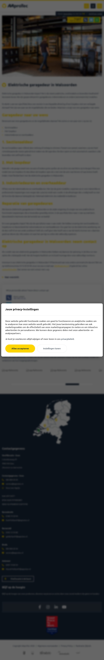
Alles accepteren (20, 348)
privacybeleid (67, 339)
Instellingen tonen (52, 348)
